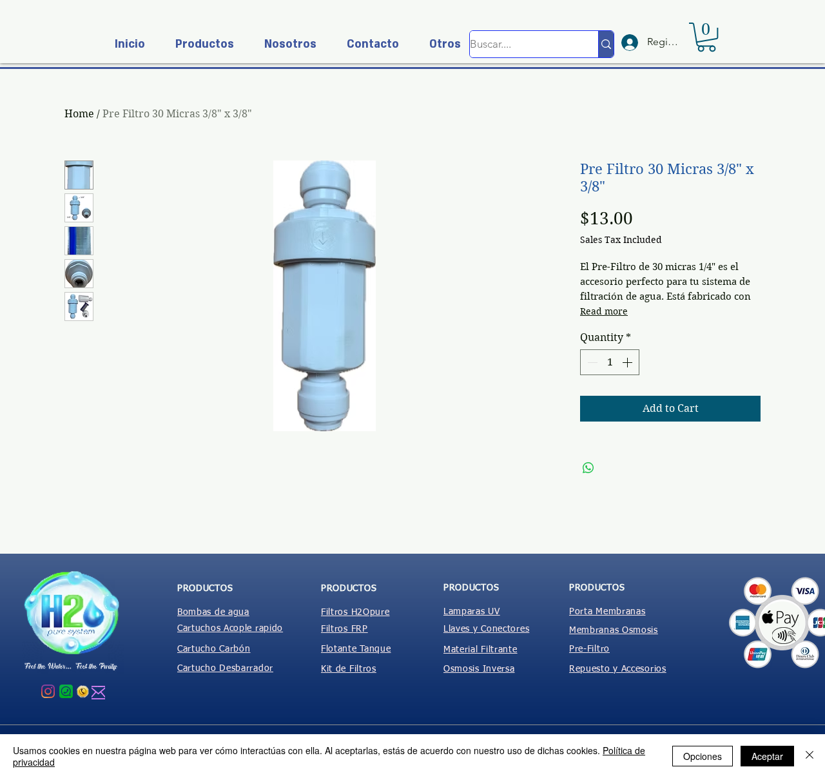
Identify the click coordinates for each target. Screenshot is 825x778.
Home (79, 114)
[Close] (809, 756)
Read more (604, 311)
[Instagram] (48, 691)
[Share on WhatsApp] (588, 468)
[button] (199, 44)
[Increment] (628, 362)
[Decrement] (591, 362)
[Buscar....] (606, 44)
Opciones (702, 756)
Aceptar (767, 756)
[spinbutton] (609, 362)
